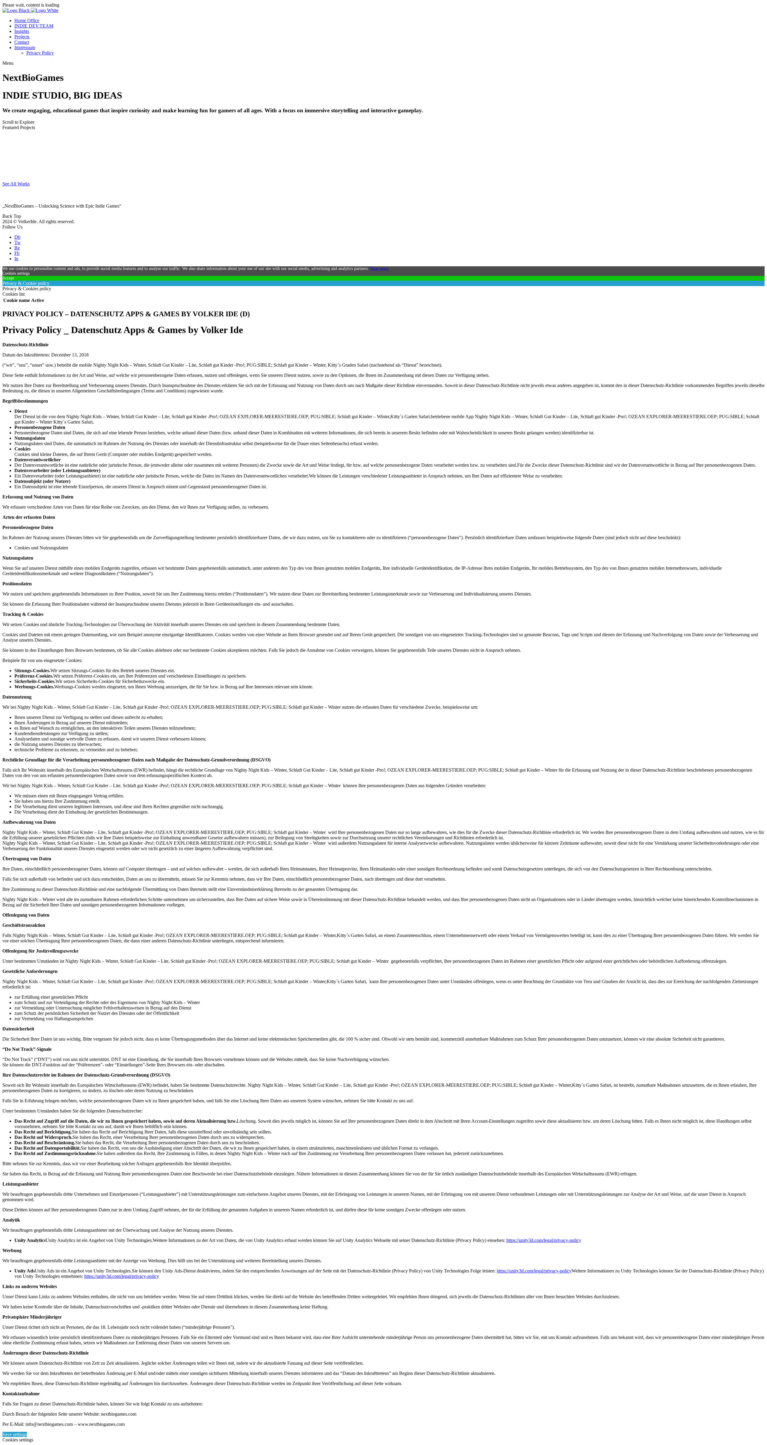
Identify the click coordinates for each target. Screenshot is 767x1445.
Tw (17, 242)
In (16, 258)
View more (379, 268)
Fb (16, 253)
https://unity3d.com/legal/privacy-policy (543, 1240)
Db (17, 237)
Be (17, 247)
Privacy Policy (40, 52)
